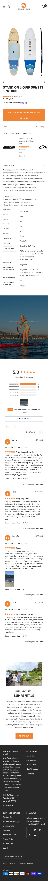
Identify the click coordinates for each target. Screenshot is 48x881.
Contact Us (7, 817)
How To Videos (32, 769)
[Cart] (43, 6)
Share (5, 127)
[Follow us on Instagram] (40, 830)
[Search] (9, 7)
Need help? (40, 127)
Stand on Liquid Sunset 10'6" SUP (17, 479)
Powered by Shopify (26, 863)
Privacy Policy (8, 839)
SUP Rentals (31, 760)
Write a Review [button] (25, 419)
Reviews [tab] (9, 427)
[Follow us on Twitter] (35, 830)
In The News (31, 765)
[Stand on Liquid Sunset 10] (24, 402)
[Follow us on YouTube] (35, 835)
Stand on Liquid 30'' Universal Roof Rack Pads (26, 141)
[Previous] (4, 82)
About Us (30, 756)
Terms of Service (9, 835)
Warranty (6, 830)
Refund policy (8, 843)
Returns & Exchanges (11, 821)
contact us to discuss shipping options (24, 115)
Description (9, 165)
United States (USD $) (12, 856)
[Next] (44, 82)
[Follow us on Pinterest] (29, 835)
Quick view (23, 156)
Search (5, 848)
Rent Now (24, 736)
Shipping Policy (9, 826)
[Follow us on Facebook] (29, 830)
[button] (37, 484)
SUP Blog (30, 773)
